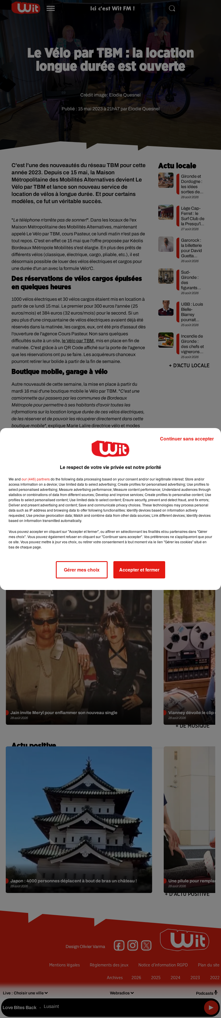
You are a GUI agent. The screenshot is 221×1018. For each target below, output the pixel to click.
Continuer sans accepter (187, 438)
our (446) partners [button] (36, 478)
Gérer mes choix (82, 569)
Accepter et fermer (139, 569)
